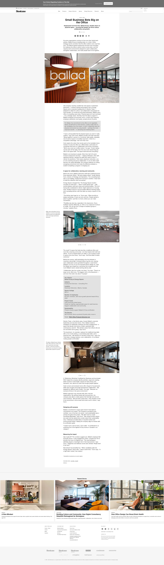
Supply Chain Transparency (74, 534)
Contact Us (103, 534)
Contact (25, 8)
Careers (46, 529)
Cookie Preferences (73, 533)
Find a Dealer (30, 8)
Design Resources (88, 11)
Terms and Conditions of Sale (75, 529)
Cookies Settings (98, 3)
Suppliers (46, 533)
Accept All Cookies (108, 3)
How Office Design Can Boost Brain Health (127, 514)
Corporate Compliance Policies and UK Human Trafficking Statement (75, 537)
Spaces (80, 11)
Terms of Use (72, 528)
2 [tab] (81, 375)
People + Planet (47, 528)
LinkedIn (105, 529)
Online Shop (36, 8)
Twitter (111, 529)
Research (97, 11)
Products (64, 11)
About (102, 11)
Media (46, 531)
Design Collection (72, 11)
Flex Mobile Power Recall (61, 534)
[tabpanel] (82, 228)
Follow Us (103, 526)
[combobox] (138, 11)
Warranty (58, 533)
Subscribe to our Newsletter (107, 531)
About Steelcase (48, 526)
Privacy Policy (72, 531)
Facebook (108, 529)
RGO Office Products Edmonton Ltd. (79, 317)
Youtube (114, 529)
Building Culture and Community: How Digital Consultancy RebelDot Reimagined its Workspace (79, 515)
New (59, 11)
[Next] (85, 245)
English (145, 9)
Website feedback (60, 528)
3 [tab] (82, 375)
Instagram (102, 529)
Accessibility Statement (74, 539)
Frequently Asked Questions (62, 529)
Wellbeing (65, 462)
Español (145, 10)
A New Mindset (7, 514)
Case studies (59, 512)
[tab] (79, 245)
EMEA (19, 8)
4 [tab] (83, 375)
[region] (82, 3)
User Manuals (59, 531)
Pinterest (117, 529)
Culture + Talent (82, 17)
